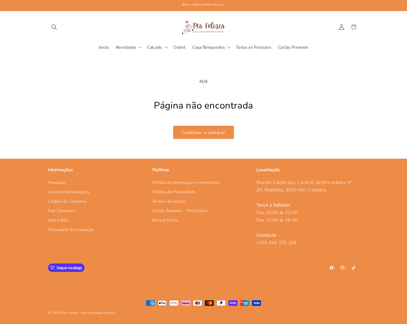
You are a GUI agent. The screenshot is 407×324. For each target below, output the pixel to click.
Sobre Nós (58, 220)
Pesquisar (57, 182)
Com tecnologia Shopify (98, 313)
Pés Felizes (70, 313)
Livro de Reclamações (68, 191)
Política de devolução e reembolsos (186, 182)
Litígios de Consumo (67, 201)
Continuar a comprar (204, 132)
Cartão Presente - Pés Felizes (179, 210)
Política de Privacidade (174, 191)
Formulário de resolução (71, 229)
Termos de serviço (169, 201)
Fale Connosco (62, 210)
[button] (54, 27)
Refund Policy (165, 220)
